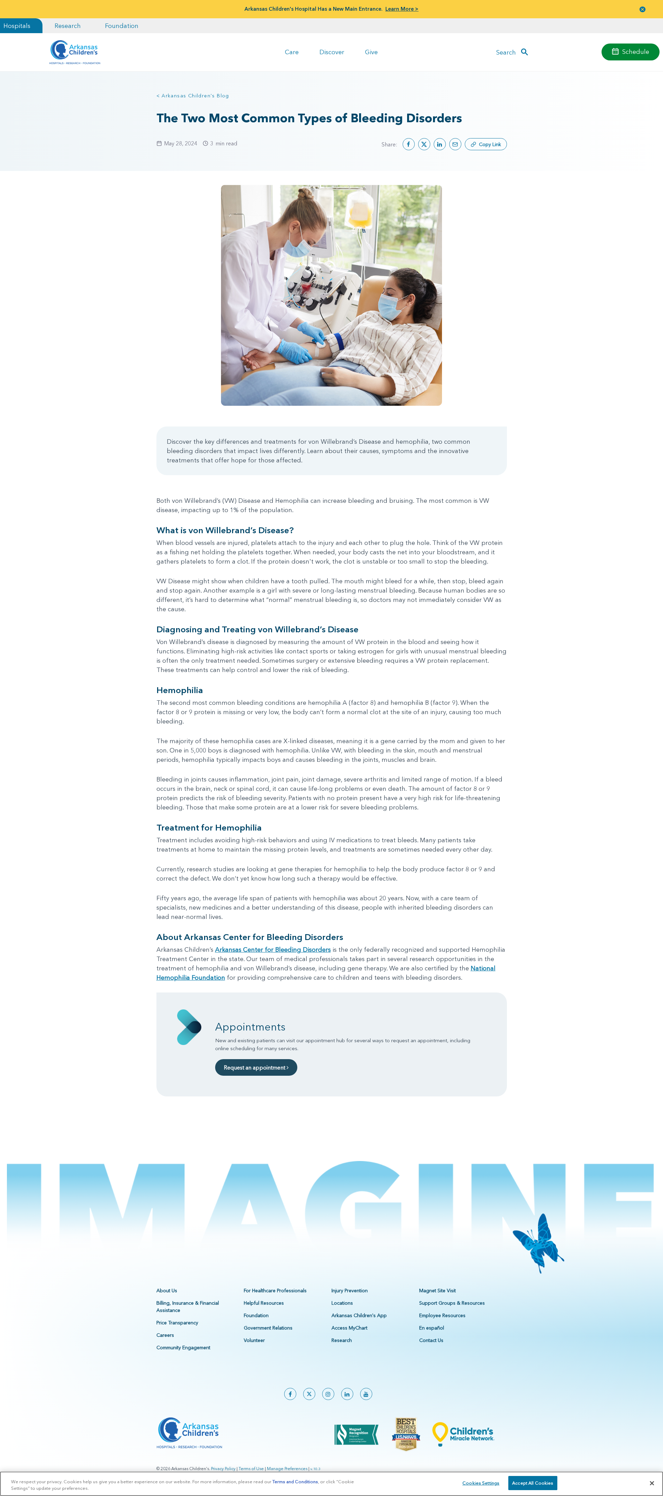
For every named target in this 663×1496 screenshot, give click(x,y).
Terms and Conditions (295, 1481)
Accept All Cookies (532, 1483)
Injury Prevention (350, 1290)
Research (68, 26)
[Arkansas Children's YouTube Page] (366, 1394)
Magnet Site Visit (437, 1290)
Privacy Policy (223, 1468)
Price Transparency (177, 1323)
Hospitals (16, 26)
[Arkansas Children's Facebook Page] (290, 1394)
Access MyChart (349, 1328)
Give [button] (371, 52)
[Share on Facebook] (409, 144)
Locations (342, 1303)
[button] (643, 9)
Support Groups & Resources (452, 1303)
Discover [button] (331, 52)
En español (431, 1328)
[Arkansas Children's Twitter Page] (309, 1394)
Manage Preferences (287, 1468)
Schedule (635, 52)
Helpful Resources (264, 1303)
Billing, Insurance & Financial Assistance (187, 1306)
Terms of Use (251, 1468)
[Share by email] (455, 144)
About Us (166, 1290)
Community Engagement (183, 1347)
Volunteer (254, 1340)
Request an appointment (255, 1067)
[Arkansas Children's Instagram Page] (328, 1394)
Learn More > (402, 9)
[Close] (652, 1483)
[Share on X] (424, 144)
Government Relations (268, 1328)
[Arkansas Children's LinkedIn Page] (347, 1394)
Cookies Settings (480, 1483)
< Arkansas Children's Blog (192, 96)
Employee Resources (442, 1315)
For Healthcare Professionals (275, 1290)
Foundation (121, 26)
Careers (165, 1335)
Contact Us (431, 1340)
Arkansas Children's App (359, 1315)
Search (506, 52)
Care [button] (292, 52)
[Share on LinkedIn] (440, 144)
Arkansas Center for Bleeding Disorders (273, 949)
